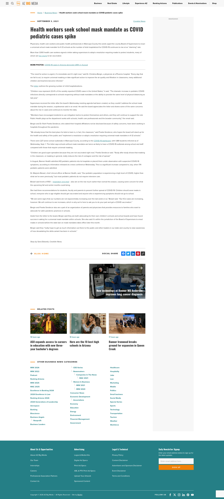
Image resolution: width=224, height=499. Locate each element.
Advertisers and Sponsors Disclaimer (127, 465)
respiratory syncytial (61, 181)
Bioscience (35, 413)
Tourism (113, 417)
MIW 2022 (34, 371)
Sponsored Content (82, 481)
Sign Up (176, 467)
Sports (113, 405)
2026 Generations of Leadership (44, 402)
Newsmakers (78, 371)
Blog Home (41, 253)
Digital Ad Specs (81, 460)
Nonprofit (37, 420)
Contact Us (34, 481)
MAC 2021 (83, 378)
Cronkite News (139, 21)
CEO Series (78, 367)
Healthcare (114, 367)
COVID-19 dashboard (102, 140)
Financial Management (79, 419)
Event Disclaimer (119, 470)
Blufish (79, 495)
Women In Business (81, 382)
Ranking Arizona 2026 (39, 398)
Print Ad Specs (80, 465)
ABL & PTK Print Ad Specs (84, 470)
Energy (73, 411)
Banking (33, 409)
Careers (33, 470)
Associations (78, 400)
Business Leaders (37, 424)
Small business (116, 394)
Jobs (112, 375)
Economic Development (80, 396)
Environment (75, 415)
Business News (51, 12)
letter (36, 86)
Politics (113, 390)
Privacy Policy (117, 455)
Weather (113, 421)
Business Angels (37, 417)
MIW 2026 (34, 367)
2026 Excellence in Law (40, 394)
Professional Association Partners (43, 476)
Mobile (113, 386)
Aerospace (34, 405)
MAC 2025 (35, 386)
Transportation (116, 413)
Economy (74, 404)
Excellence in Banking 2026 (42, 390)
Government (75, 423)
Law (112, 379)
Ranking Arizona (37, 379)
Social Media (115, 398)
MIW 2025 (34, 382)
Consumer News (77, 393)
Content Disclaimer (120, 460)
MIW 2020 (80, 389)
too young (43, 55)
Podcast (33, 375)
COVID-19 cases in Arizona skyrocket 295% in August (66, 65)
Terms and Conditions (121, 476)
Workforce (114, 424)
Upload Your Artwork (82, 476)
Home (39, 12)
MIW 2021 (80, 385)
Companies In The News (86, 374)
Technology (115, 409)
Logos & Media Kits (82, 455)
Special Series (116, 402)
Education (74, 407)
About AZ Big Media (38, 455)
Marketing (114, 382)
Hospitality (114, 371)
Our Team (34, 460)
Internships (34, 465)
